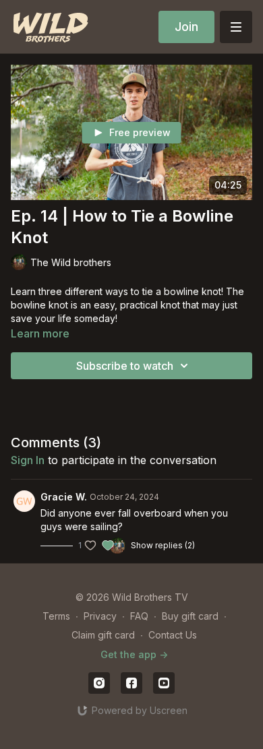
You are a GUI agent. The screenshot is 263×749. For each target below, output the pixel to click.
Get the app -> (134, 654)
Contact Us (172, 635)
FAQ (139, 616)
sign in (28, 460)
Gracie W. (63, 496)
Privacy (100, 616)
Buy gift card (190, 616)
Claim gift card (103, 635)
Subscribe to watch (124, 365)
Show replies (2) (163, 545)
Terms (56, 616)
